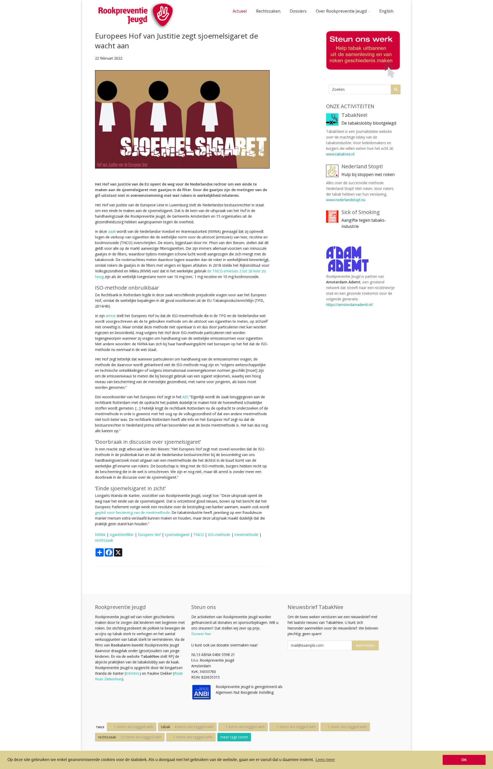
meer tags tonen (234, 737)
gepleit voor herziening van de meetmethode (132, 512)
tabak (187, 726)
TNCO (199, 534)
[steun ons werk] (362, 54)
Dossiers (298, 11)
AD (185, 396)
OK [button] (464, 760)
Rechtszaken (268, 11)
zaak (112, 231)
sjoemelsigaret (177, 534)
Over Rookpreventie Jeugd (341, 11)
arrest (111, 315)
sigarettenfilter (122, 534)
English (386, 11)
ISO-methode (219, 534)
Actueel (240, 11)
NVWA (100, 534)
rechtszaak (104, 540)
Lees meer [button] (325, 759)
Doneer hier (201, 633)
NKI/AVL (133, 673)
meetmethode (246, 534)
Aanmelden (365, 645)
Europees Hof (149, 534)
